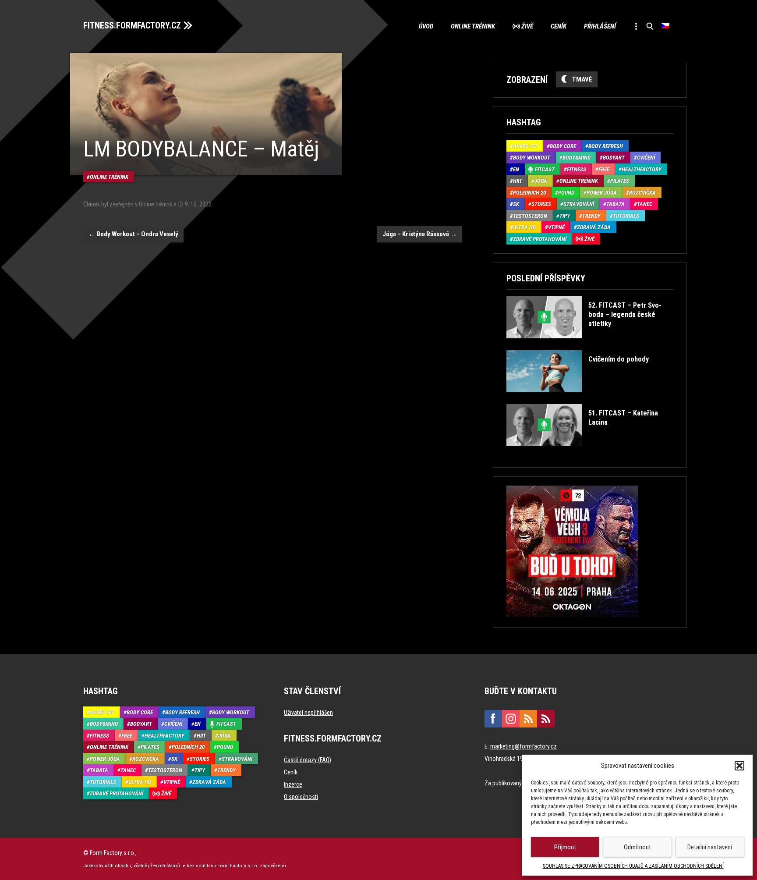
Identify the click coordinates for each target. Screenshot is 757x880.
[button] (739, 765)
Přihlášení (600, 26)
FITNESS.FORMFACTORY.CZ (132, 25)
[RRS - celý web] (528, 718)
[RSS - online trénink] (546, 718)
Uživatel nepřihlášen (308, 712)
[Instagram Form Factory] (511, 718)
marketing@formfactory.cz (523, 746)
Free (603, 169)
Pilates (619, 180)
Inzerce (293, 784)
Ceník (558, 26)
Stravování (578, 204)
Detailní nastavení (709, 847)
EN (516, 169)
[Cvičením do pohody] (577, 398)
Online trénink (473, 26)
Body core (563, 146)
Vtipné (556, 227)
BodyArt (614, 157)
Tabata (615, 204)
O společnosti (301, 796)
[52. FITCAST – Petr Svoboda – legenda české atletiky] (589, 345)
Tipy (564, 216)
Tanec (644, 204)
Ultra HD (524, 227)
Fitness (576, 169)
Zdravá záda (594, 227)
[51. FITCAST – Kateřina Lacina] (589, 452)
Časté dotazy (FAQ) (307, 759)
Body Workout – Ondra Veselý (133, 234)
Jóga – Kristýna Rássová (419, 234)
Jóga (540, 180)
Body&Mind (576, 157)
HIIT (517, 180)
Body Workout (531, 157)
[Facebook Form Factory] (493, 718)
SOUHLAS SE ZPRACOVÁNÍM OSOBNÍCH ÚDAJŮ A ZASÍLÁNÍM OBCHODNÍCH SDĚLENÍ (633, 866)
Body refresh (605, 146)
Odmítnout (637, 847)
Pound (566, 192)
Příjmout (565, 847)
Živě (527, 26)
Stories (541, 204)
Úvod (426, 26)
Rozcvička (642, 192)
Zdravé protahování (539, 239)
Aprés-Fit (525, 146)
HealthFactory (641, 169)
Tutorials (626, 216)
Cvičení (646, 157)
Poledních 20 (529, 192)
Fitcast (545, 169)
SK (516, 204)
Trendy (591, 216)
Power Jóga (602, 192)
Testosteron (530, 216)
